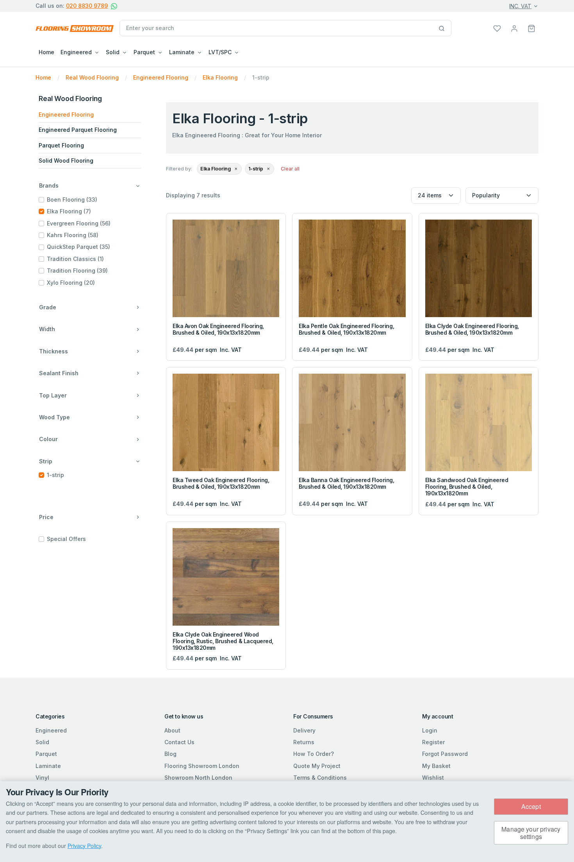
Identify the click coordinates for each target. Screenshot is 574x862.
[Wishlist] (497, 28)
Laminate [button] (181, 52)
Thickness (53, 351)
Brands (49, 185)
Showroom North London (198, 777)
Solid (42, 742)
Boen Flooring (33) (72, 199)
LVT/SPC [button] (220, 52)
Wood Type (54, 417)
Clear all (290, 169)
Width (47, 329)
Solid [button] (112, 52)
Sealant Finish (58, 373)
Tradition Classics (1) (75, 258)
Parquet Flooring (61, 145)
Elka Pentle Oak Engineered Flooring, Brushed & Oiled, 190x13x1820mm (346, 329)
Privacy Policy (84, 846)
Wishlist (433, 777)
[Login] (514, 28)
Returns (303, 742)
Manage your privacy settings (530, 833)
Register (433, 742)
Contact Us (179, 742)
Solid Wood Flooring (66, 160)
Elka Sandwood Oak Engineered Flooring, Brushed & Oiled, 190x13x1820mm (466, 487)
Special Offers (66, 539)
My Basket (436, 766)
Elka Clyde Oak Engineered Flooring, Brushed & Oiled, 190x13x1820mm (472, 329)
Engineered (51, 730)
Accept (531, 806)
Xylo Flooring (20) (71, 282)
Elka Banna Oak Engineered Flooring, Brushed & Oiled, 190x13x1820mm (346, 483)
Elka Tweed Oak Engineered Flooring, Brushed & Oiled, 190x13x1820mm (221, 483)
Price (46, 517)
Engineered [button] (76, 52)
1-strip (55, 475)
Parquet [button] (144, 52)
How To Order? (313, 753)
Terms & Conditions (320, 777)
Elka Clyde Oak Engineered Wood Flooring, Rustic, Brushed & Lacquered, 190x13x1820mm (223, 641)
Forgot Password (445, 753)
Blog (170, 753)
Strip (45, 461)
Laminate (48, 766)
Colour (48, 439)
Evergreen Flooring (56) (79, 223)
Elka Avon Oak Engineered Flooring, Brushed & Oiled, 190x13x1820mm (218, 329)
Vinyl (42, 777)
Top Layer (53, 395)
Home (46, 52)
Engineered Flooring (66, 114)
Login (429, 730)
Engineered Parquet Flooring (78, 129)
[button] (531, 28)
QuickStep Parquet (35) (78, 246)
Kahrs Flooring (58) (72, 235)
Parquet (46, 753)
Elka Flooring (216, 169)
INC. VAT (520, 6)
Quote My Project (316, 766)
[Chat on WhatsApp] (114, 6)
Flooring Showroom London (201, 766)
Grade (47, 307)
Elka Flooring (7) (69, 211)
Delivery (304, 730)
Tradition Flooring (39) (77, 270)
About (172, 730)
